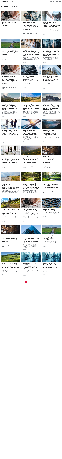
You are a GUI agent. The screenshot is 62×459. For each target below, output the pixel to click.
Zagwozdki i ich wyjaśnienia (8, 1)
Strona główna (58, 1)
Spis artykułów (52, 1)
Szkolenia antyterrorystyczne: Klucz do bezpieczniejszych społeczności (9, 24)
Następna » (34, 281)
